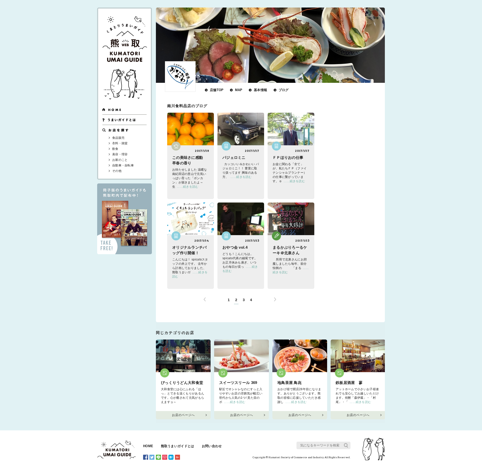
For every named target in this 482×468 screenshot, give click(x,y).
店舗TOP (217, 90)
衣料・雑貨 (120, 143)
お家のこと (120, 160)
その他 (117, 171)
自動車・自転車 (123, 165)
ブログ (284, 90)
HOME (148, 446)
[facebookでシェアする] (145, 457)
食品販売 (118, 138)
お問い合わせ (212, 446)
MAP (239, 90)
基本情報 (260, 90)
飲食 (115, 149)
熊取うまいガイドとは (177, 446)
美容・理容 (120, 154)
